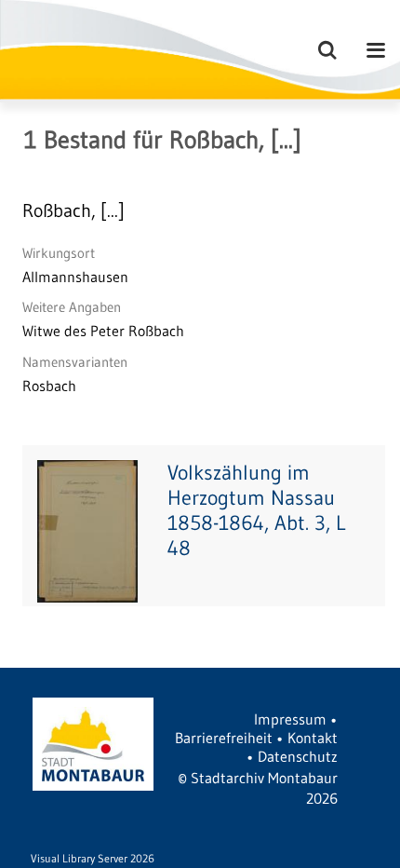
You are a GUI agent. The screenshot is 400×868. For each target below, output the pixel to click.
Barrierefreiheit (224, 737)
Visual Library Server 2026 (92, 858)
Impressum (290, 719)
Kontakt (312, 737)
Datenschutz (298, 756)
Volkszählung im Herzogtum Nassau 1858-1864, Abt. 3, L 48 (256, 510)
